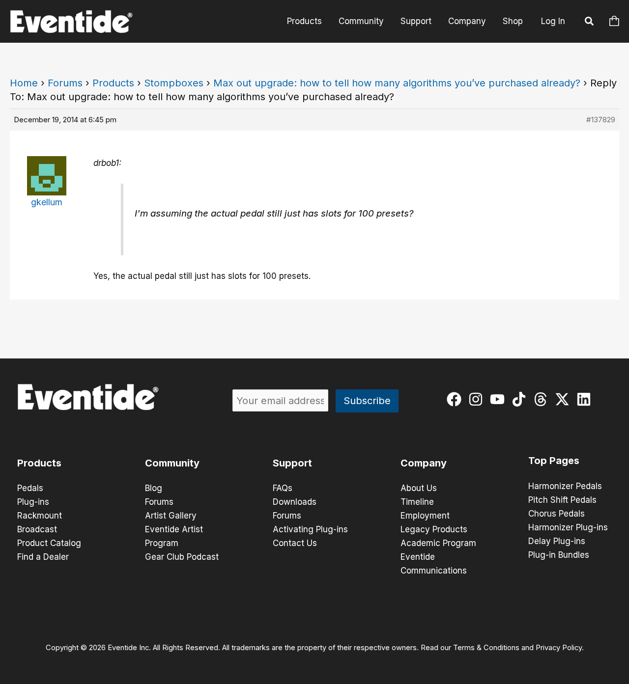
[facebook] (456, 399)
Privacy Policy (559, 647)
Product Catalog (49, 543)
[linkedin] (586, 399)
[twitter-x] (564, 399)
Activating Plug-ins (310, 529)
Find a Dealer (43, 557)
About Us (418, 488)
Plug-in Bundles (558, 555)
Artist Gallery (171, 515)
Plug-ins (33, 502)
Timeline (417, 502)
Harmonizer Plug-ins (568, 527)
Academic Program (438, 543)
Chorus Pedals (556, 514)
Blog (153, 488)
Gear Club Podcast (182, 557)
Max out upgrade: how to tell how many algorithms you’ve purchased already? (396, 83)
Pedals (30, 488)
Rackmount (39, 515)
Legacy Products (433, 529)
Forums (65, 83)
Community (361, 21)
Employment (425, 515)
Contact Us (295, 543)
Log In (553, 21)
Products (304, 21)
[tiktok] (521, 399)
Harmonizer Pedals (565, 486)
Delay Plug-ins (556, 541)
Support (415, 21)
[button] (590, 22)
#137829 (600, 119)
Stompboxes (173, 83)
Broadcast (37, 529)
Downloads (294, 502)
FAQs (282, 488)
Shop (513, 21)
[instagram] (477, 399)
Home (24, 83)
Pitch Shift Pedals (562, 500)
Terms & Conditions (486, 647)
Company (467, 21)
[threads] (542, 399)
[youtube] (499, 399)
